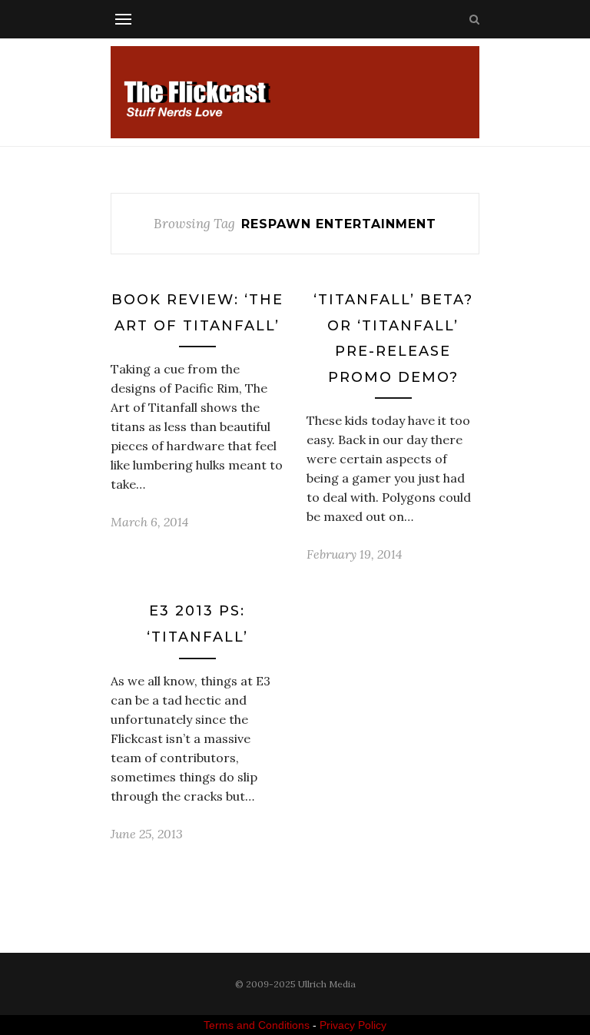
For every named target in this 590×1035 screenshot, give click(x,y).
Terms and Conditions (257, 1025)
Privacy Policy (353, 1025)
